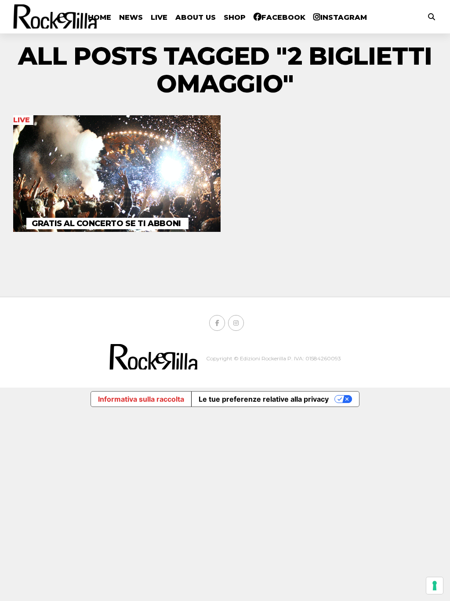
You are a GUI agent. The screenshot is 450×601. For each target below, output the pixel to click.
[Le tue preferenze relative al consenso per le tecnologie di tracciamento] (434, 585)
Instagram (343, 17)
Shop (235, 17)
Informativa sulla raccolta (141, 399)
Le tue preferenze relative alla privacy (264, 399)
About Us (195, 17)
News (131, 17)
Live (159, 17)
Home (99, 17)
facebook (283, 17)
